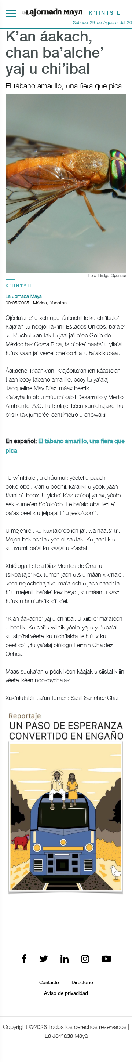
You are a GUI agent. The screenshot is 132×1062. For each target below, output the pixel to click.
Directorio (82, 982)
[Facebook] (24, 959)
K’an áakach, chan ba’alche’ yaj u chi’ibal (55, 53)
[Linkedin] (64, 959)
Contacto (49, 982)
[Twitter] (44, 959)
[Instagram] (85, 959)
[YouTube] (106, 959)
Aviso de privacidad (66, 993)
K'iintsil (19, 286)
